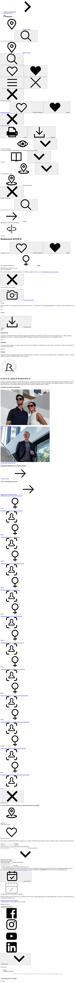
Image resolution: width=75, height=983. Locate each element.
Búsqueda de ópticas (27, 185)
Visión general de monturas (10, 11)
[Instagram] (12, 929)
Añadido (68, 252)
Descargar (52, 137)
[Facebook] (12, 918)
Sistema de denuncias (8, 971)
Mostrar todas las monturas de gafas (9, 494)
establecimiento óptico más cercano (50, 272)
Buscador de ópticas (50, 305)
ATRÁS (24, 221)
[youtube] (12, 941)
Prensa (5, 970)
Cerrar (2, 328)
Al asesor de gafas (5, 478)
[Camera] (12, 295)
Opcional (15, 865)
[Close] (35, 83)
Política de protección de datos (20, 869)
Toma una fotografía (28, 300)
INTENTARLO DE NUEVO (6, 906)
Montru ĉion (4, 964)
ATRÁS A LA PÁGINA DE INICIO (9, 900)
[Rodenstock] (8, 17)
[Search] (12, 59)
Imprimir (25, 137)
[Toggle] (45, 144)
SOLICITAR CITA (27, 881)
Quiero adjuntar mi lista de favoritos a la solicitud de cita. (15, 867)
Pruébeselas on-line (5, 112)
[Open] (12, 71)
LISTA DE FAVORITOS (37, 252)
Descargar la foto (27, 327)
